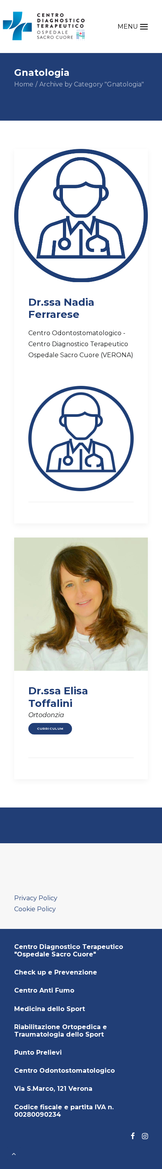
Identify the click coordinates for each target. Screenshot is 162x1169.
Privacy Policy (35, 898)
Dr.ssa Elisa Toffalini (58, 697)
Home (23, 84)
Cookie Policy (35, 909)
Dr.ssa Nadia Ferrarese (61, 308)
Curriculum (50, 728)
